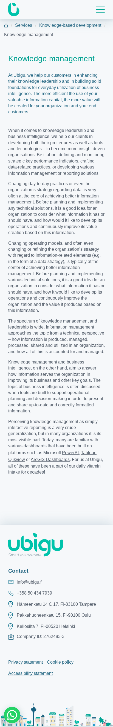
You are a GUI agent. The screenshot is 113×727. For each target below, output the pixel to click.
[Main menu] (100, 10)
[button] (12, 715)
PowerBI (70, 452)
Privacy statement (25, 662)
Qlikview (16, 459)
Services (23, 25)
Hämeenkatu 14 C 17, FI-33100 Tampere (56, 604)
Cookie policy (60, 662)
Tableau (89, 452)
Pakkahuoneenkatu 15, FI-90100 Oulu (54, 615)
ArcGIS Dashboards (50, 459)
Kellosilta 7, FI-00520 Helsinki (46, 626)
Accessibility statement (30, 673)
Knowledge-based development (70, 25)
